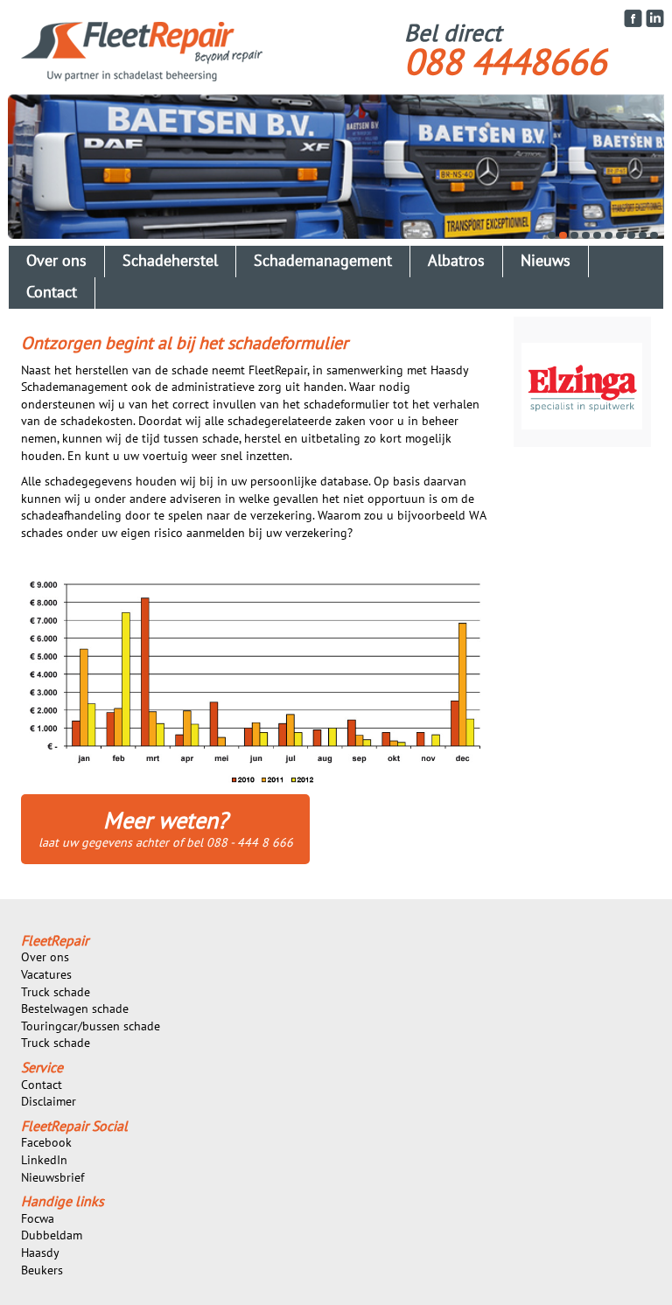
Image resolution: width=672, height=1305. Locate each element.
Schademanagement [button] (323, 261)
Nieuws (545, 261)
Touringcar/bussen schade (90, 1026)
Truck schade (55, 992)
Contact (51, 292)
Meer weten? (165, 829)
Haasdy (40, 1253)
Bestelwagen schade (75, 1008)
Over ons (45, 957)
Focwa (37, 1218)
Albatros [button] (456, 261)
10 (654, 235)
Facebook (46, 1142)
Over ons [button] (56, 261)
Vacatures (46, 974)
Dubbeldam (51, 1235)
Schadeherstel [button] (170, 261)
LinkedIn (44, 1160)
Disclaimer (48, 1101)
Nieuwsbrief (52, 1177)
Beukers (42, 1270)
